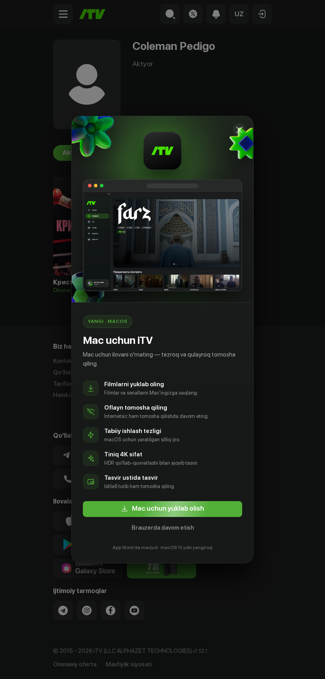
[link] (162, 509)
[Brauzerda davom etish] (239, 130)
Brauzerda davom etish (163, 527)
